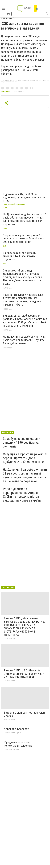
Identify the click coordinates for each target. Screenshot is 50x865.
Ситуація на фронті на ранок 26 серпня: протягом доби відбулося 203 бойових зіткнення (23, 239)
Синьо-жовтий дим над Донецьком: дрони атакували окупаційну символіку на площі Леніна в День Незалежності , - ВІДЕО (22, 277)
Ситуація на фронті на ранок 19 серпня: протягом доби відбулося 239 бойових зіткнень (25, 458)
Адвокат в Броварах (16, 729)
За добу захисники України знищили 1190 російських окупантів (21, 442)
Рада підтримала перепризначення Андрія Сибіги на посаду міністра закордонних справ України (22, 495)
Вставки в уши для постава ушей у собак (24, 714)
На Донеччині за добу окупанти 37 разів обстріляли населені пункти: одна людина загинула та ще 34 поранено (24, 219)
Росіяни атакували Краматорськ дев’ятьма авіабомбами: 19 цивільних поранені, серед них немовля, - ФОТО (23, 299)
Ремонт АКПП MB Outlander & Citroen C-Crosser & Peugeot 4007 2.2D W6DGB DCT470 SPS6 (24, 674)
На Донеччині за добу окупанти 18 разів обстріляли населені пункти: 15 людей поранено (24, 340)
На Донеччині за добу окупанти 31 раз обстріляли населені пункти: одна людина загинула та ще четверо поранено (25, 475)
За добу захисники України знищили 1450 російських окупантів (19, 256)
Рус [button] (8, 14)
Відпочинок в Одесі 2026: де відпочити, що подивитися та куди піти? (24, 197)
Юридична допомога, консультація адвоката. (18, 744)
